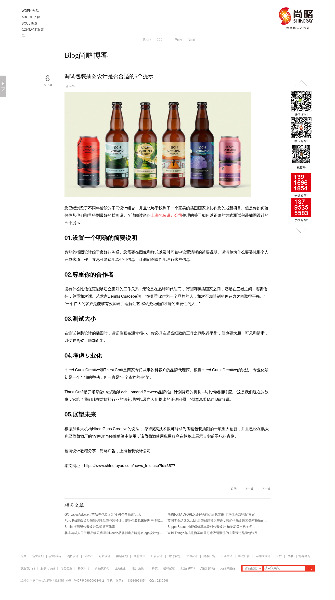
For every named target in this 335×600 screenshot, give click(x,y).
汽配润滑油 (207, 568)
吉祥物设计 (263, 556)
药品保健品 (227, 568)
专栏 (279, 556)
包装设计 (71, 86)
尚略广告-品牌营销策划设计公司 (51, 580)
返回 (234, 488)
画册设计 (139, 556)
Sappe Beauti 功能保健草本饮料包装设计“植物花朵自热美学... (211, 526)
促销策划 (174, 556)
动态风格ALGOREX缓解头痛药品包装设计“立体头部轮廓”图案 (211, 514)
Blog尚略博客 (86, 55)
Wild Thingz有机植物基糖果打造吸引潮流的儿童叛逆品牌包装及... (214, 532)
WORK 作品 (30, 10)
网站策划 (122, 556)
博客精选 (304, 556)
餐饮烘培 (84, 568)
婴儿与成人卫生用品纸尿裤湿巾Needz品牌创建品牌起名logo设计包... (113, 532)
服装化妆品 (47, 568)
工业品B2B (187, 568)
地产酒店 (138, 568)
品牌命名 (55, 556)
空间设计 (192, 556)
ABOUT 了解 (31, 16)
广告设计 (157, 556)
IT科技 (153, 568)
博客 (291, 556)
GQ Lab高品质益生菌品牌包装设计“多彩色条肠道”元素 (102, 514)
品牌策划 (38, 556)
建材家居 (169, 568)
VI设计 (88, 556)
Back (147, 39)
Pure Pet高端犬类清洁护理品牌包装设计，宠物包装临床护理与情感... (113, 520)
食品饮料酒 (102, 568)
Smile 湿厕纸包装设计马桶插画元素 (89, 526)
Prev (178, 39)
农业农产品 (27, 568)
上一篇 (249, 488)
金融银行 (121, 568)
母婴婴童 (66, 568)
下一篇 (266, 488)
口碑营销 (226, 556)
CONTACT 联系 (33, 29)
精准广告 (209, 556)
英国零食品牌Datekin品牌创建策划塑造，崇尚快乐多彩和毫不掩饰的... (217, 520)
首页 (23, 556)
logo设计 (72, 556)
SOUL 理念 (30, 23)
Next (191, 39)
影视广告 (244, 556)
